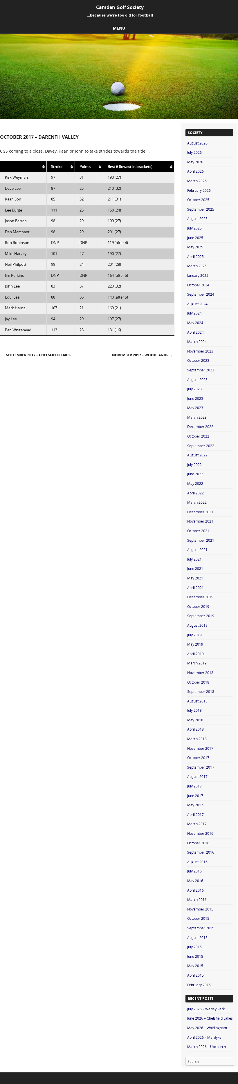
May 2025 (195, 247)
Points (85, 166)
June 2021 (195, 568)
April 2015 (195, 975)
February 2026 (199, 190)
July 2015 (194, 946)
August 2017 (197, 776)
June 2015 (195, 956)
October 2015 (198, 918)
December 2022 (200, 426)
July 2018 (194, 710)
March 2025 (197, 265)
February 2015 (199, 984)
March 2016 (197, 899)
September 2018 (200, 691)
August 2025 (197, 218)
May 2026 (195, 162)
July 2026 (194, 152)
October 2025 (198, 199)
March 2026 (197, 180)
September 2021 (200, 540)
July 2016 (194, 871)
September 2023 (200, 370)
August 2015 (197, 937)
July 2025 (194, 228)
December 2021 (200, 512)
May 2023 (195, 407)
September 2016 (200, 852)
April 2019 (195, 653)
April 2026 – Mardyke (204, 1037)
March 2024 (197, 341)
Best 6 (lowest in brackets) (130, 166)
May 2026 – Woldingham (207, 1027)
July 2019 (194, 635)
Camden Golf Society (120, 7)
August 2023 (197, 379)
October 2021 (198, 530)
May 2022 (195, 483)
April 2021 (195, 587)
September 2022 (200, 445)
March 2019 (197, 663)
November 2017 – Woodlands (142, 355)
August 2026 (197, 143)
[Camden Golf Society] (119, 117)
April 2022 (195, 493)
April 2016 (195, 890)
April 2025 (195, 256)
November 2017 (200, 748)
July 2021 (194, 559)
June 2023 (195, 398)
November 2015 (200, 909)
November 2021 (200, 521)
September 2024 (200, 294)
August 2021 (197, 549)
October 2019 (198, 606)
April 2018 (195, 729)
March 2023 (197, 417)
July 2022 (194, 464)
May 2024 (195, 322)
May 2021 (195, 578)
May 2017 (195, 805)
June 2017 (195, 795)
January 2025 (197, 275)
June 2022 (195, 473)
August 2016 (197, 861)
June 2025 (195, 237)
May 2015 (195, 965)
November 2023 (200, 351)
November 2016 (200, 833)
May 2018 (195, 720)
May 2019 (195, 644)
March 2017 (197, 823)
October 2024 (198, 285)
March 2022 (197, 502)
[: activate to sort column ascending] (23, 166)
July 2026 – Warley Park (206, 1009)
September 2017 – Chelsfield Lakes (36, 355)
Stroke (56, 166)
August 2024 (197, 303)
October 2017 (198, 757)
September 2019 (200, 615)
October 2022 (198, 436)
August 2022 (197, 455)
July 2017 (194, 786)
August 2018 (197, 701)
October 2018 (198, 682)
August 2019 (197, 625)
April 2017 (195, 814)
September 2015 (200, 928)
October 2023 (198, 360)
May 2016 (195, 880)
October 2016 (198, 843)
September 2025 (200, 209)
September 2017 (200, 767)
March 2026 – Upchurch (206, 1046)
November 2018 (200, 672)
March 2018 (197, 738)
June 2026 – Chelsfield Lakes (210, 1018)
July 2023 (194, 388)
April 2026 (195, 171)
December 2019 (200, 597)
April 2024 (195, 332)
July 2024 (194, 313)
